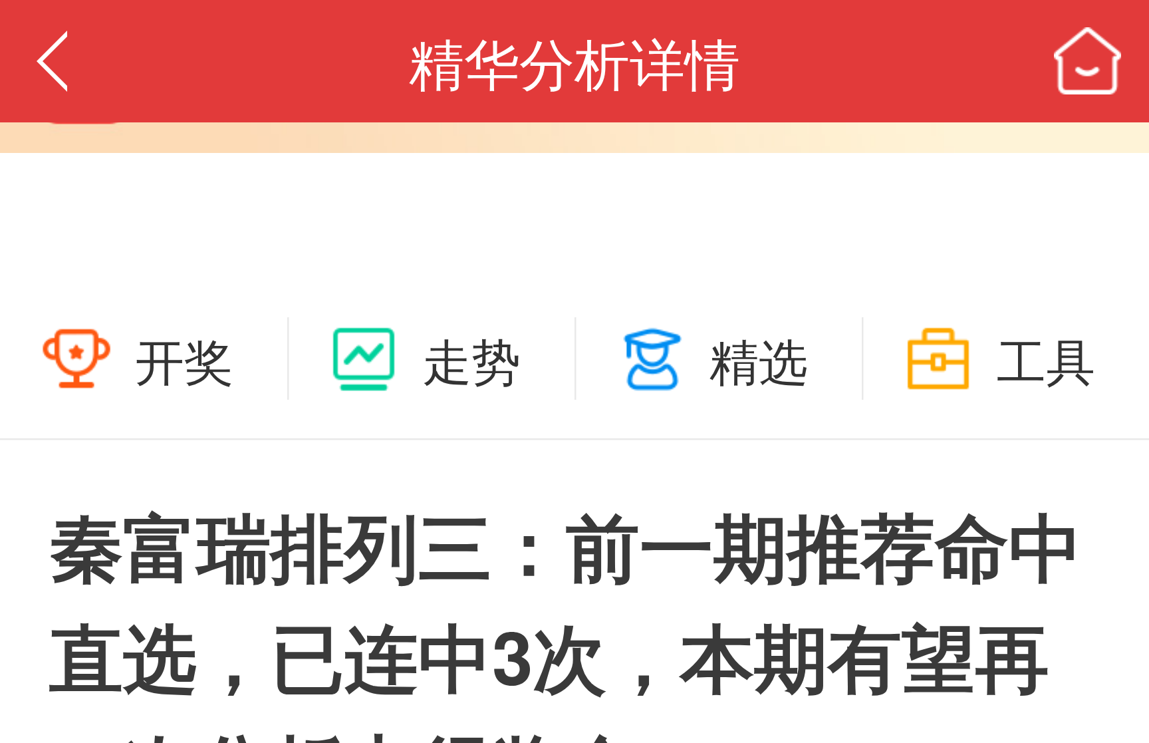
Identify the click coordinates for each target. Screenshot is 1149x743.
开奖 (184, 358)
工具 (1046, 358)
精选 (758, 358)
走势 (471, 358)
